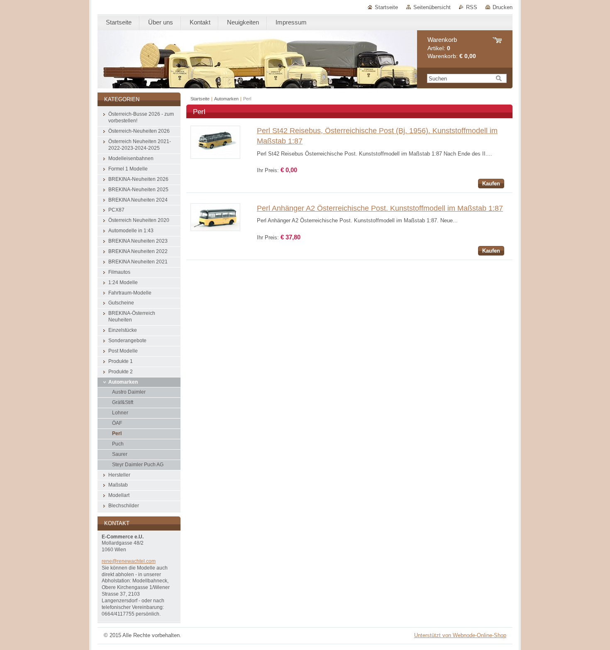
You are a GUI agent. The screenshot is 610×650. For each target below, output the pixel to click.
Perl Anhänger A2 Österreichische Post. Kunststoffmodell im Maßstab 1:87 (380, 208)
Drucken (502, 7)
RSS (471, 7)
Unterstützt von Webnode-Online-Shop (460, 635)
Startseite (386, 7)
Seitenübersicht (432, 7)
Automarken (226, 98)
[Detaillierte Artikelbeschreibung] (215, 157)
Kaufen (491, 183)
